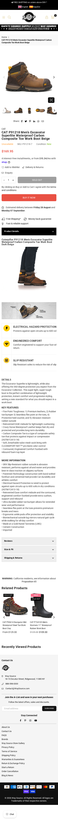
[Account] (46, 17)
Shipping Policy (8, 755)
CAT (4, 129)
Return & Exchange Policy (13, 763)
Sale (36, 595)
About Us (6, 727)
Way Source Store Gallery (13, 743)
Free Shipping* (13, 219)
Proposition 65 (29, 581)
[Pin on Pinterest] (30, 121)
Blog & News (7, 775)
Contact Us (7, 731)
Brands (5, 739)
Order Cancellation (10, 771)
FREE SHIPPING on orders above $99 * (30, 2)
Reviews (8, 541)
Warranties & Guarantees (13, 759)
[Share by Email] (43, 121)
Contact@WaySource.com (17, 688)
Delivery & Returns (34, 167)
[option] (29, 77)
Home (4, 37)
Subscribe (49, 708)
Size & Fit (8, 549)
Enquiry (9, 173)
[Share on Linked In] (34, 121)
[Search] (9, 17)
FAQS (4, 735)
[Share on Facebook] (22, 121)
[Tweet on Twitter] (26, 121)
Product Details (11, 231)
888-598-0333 (11, 684)
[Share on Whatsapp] (38, 121)
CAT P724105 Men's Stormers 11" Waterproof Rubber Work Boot (41, 625)
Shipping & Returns (13, 558)
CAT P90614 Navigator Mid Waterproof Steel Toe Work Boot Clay (14, 625)
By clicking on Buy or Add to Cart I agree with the (29, 188)
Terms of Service (9, 751)
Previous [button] (4, 77)
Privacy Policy (8, 747)
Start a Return (8, 767)
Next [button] (54, 77)
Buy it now (29, 197)
